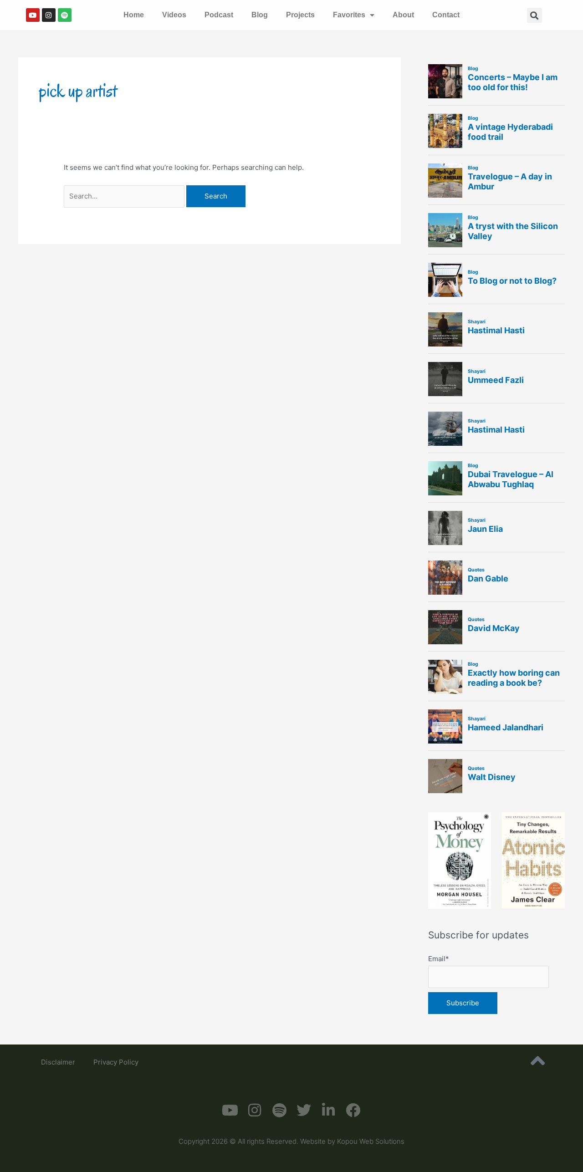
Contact (446, 15)
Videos (174, 15)
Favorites (349, 15)
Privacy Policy (115, 1062)
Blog (259, 15)
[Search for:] (125, 196)
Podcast (219, 15)
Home (133, 15)
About (403, 15)
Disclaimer (58, 1062)
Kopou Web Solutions (370, 1141)
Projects (300, 15)
